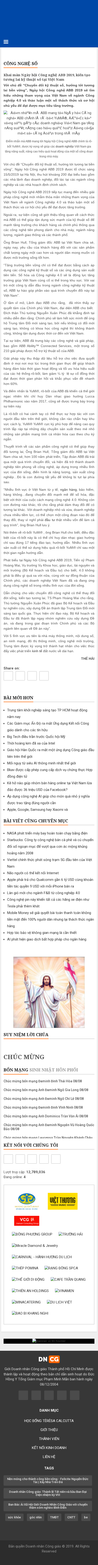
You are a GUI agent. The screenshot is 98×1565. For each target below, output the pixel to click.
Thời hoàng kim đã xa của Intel (31, 743)
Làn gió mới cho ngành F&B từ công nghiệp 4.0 (43, 893)
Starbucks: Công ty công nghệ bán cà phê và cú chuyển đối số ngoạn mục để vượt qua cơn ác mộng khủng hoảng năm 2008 (50, 846)
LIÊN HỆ (49, 1457)
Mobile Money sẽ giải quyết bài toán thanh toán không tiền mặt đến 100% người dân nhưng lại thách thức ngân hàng (50, 919)
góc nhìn (35, 1517)
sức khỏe (14, 1517)
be (86, 1517)
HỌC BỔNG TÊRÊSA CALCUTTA (49, 1421)
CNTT (71, 1517)
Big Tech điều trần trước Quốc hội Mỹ (36, 737)
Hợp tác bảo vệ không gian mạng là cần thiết (42, 933)
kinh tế (37, 651)
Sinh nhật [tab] (42, 1070)
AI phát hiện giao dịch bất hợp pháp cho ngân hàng (46, 939)
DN (48, 1359)
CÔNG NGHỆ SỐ (21, 63)
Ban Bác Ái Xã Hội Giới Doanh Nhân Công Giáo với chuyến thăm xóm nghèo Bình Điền (48, 1506)
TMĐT (54, 1517)
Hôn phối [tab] (67, 1070)
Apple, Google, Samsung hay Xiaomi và (37, 809)
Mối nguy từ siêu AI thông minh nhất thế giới (41, 763)
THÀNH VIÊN (49, 1439)
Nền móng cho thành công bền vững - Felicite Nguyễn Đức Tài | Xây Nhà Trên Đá (47, 1480)
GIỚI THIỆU (49, 1430)
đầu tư (50, 520)
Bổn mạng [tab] (16, 1070)
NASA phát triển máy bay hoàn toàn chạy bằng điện (47, 833)
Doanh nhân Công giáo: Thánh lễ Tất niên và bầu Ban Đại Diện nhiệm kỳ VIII (48, 1493)
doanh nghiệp (65, 146)
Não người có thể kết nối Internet (33, 873)
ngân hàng (68, 489)
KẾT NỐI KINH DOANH (49, 1448)
